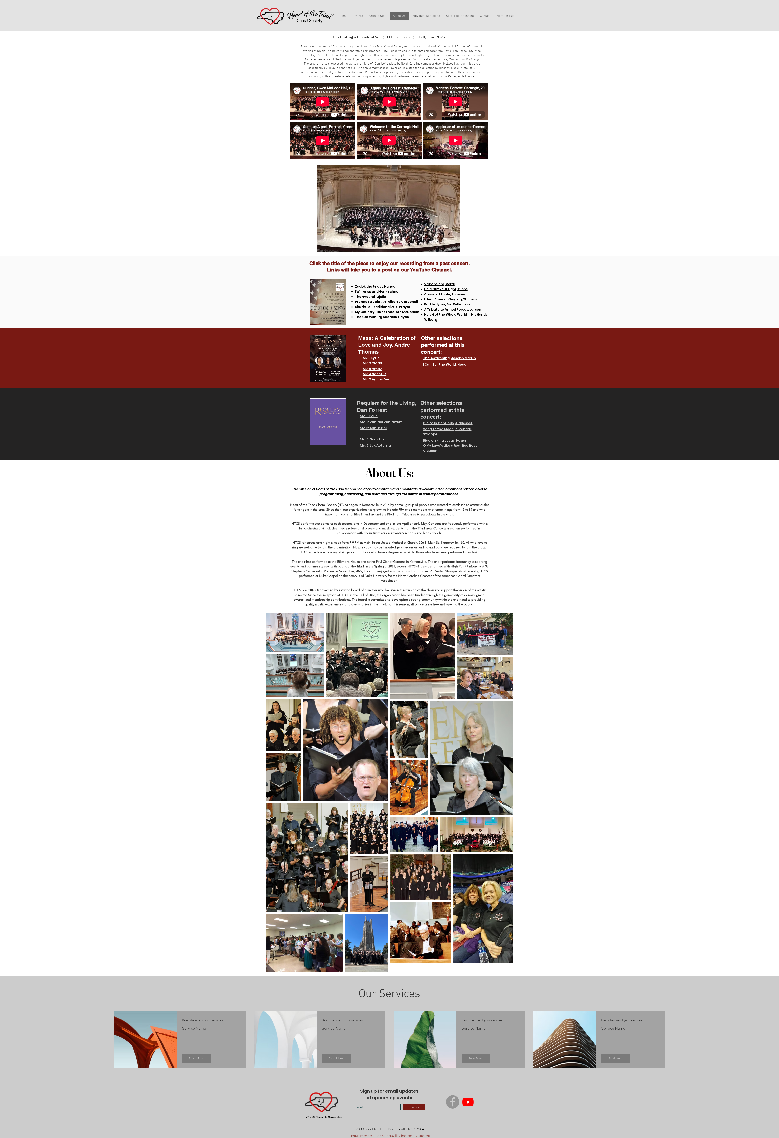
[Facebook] (452, 1102)
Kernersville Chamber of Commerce (406, 1136)
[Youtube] (468, 1102)
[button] (388, 208)
